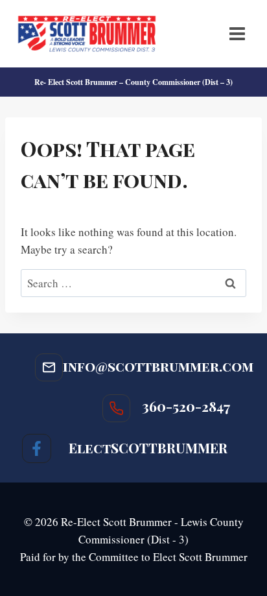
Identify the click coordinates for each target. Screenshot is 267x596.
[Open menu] (236, 33)
